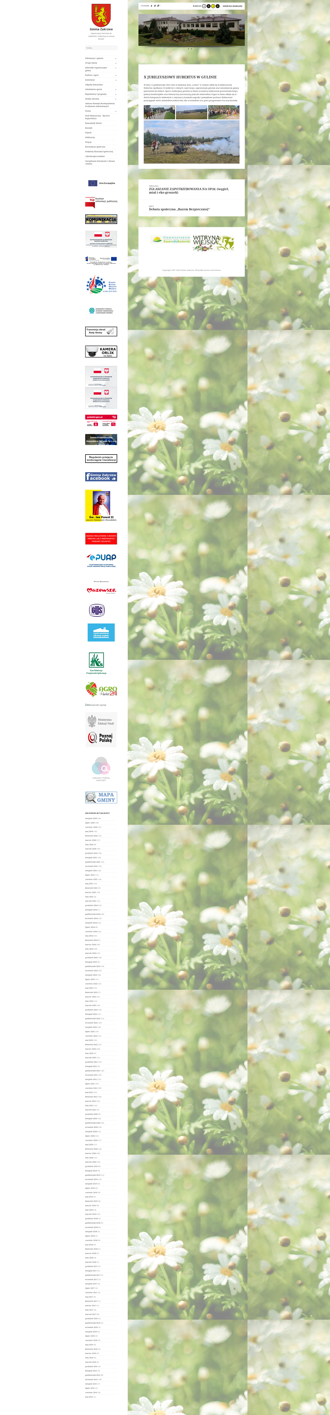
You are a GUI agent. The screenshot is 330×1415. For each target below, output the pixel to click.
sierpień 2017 (91, 1284)
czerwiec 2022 (91, 1036)
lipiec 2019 (90, 1188)
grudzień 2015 (91, 1366)
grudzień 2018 (91, 1218)
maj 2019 (89, 1197)
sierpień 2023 (91, 975)
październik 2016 (92, 1323)
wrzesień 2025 (91, 866)
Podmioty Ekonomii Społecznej (99, 151)
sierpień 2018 (91, 1231)
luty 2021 (89, 1105)
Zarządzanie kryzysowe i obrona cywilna (100, 162)
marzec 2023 (90, 997)
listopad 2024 (91, 910)
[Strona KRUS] (96, 663)
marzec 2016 (90, 1353)
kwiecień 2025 (91, 888)
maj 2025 (89, 883)
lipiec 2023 (90, 979)
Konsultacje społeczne (95, 146)
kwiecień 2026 (91, 836)
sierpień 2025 (91, 870)
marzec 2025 (90, 892)
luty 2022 (89, 1053)
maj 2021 (89, 1092)
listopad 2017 (91, 1271)
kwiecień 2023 (91, 992)
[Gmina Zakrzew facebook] (101, 476)
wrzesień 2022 (91, 1023)
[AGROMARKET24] (101, 689)
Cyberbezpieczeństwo (95, 156)
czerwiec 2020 (91, 1140)
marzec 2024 (90, 944)
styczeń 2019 (90, 1214)
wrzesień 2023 (91, 970)
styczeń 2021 (90, 1110)
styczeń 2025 (90, 901)
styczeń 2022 (90, 1057)
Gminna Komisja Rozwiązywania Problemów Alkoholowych (100, 104)
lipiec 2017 (90, 1288)
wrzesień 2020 (91, 1127)
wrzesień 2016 (91, 1327)
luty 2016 (89, 1357)
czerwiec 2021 (91, 1088)
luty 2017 (89, 1310)
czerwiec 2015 (91, 1392)
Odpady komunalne (94, 84)
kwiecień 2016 (91, 1349)
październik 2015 (92, 1375)
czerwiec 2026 (91, 827)
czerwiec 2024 (91, 931)
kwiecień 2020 (91, 1149)
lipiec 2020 (90, 1136)
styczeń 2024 (90, 953)
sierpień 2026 (91, 818)
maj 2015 (89, 1397)
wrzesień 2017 (91, 1279)
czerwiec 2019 (91, 1192)
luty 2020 (89, 1157)
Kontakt (88, 128)
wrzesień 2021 (91, 1075)
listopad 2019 (91, 1171)
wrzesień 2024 (91, 918)
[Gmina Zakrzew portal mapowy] (101, 769)
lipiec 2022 (90, 1031)
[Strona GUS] (97, 610)
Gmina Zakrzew (101, 29)
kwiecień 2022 (91, 1044)
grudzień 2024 (91, 905)
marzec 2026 (90, 840)
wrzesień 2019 (91, 1179)
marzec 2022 (90, 1049)
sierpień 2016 (91, 1331)
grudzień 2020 (91, 1114)
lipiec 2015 (90, 1388)
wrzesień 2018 (91, 1227)
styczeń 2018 (90, 1262)
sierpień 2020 (91, 1131)
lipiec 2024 (90, 927)
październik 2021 (92, 1070)
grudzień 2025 (91, 853)
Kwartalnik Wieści (93, 123)
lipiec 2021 (90, 1084)
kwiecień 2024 (91, 940)
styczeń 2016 (90, 1362)
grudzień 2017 (91, 1266)
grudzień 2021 (91, 1062)
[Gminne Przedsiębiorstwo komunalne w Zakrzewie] (101, 439)
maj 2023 (89, 988)
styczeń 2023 (90, 1005)
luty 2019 (89, 1210)
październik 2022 (92, 1018)
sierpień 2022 (91, 1027)
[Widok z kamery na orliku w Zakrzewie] (101, 351)
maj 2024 (89, 936)
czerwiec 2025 (91, 879)
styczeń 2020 (90, 1162)
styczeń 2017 (90, 1314)
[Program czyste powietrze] (101, 632)
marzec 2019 (90, 1205)
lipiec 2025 (90, 875)
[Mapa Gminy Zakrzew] (101, 797)
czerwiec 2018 (91, 1240)
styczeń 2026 (90, 849)
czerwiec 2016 (91, 1340)
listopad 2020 (91, 1118)
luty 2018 (89, 1257)
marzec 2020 (90, 1153)
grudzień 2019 (91, 1166)
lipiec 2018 (90, 1236)
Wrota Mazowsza (101, 581)
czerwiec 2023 (91, 984)
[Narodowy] (101, 310)
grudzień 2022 (91, 1010)
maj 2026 (89, 831)
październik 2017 (92, 1275)
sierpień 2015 (91, 1384)
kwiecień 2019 (91, 1201)
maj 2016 (89, 1344)
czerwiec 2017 (91, 1292)
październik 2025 (92, 862)
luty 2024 (89, 949)
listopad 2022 (91, 1014)
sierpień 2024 (91, 923)
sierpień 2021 (91, 1079)
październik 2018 (92, 1223)
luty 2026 (89, 844)
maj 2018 (89, 1244)
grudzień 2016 (91, 1318)
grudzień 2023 (91, 957)
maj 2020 (89, 1144)
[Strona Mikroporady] (95, 705)
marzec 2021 (90, 1101)
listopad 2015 (91, 1371)
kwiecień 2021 (91, 1097)
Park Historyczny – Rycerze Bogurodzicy (97, 117)
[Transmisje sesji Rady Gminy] (101, 331)
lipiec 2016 (90, 1336)
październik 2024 (92, 914)
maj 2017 (89, 1297)
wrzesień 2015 (91, 1379)
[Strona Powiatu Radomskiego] (170, 240)
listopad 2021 (91, 1066)
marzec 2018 (90, 1253)
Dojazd (88, 132)
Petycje (88, 142)
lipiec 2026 (90, 823)
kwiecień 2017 (91, 1301)
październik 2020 (92, 1123)
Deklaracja (90, 137)
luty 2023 (89, 1001)
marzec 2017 (90, 1305)
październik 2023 (92, 966)
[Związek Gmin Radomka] (213, 247)
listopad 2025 (91, 857)
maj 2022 (89, 1040)
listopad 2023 (91, 962)
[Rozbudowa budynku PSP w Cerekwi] (101, 239)
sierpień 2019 (91, 1184)
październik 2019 (92, 1175)
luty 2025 (89, 897)
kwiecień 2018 (91, 1249)
